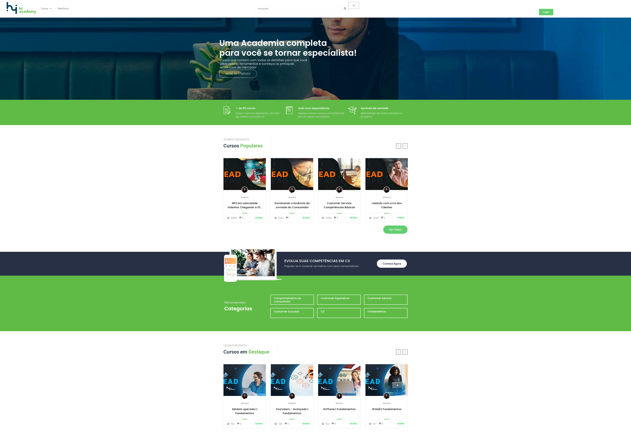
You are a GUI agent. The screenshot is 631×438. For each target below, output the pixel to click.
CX (323, 311)
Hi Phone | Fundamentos (339, 409)
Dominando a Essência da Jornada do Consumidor (292, 205)
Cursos (44, 8)
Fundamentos (377, 311)
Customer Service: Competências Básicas (339, 205)
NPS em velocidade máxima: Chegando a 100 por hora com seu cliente (245, 205)
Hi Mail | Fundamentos (386, 409)
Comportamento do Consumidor (287, 299)
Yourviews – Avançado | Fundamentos (292, 411)
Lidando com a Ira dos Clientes (387, 205)
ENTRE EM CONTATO (238, 74)
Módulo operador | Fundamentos (244, 411)
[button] (546, 12)
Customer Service (379, 298)
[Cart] (353, 5)
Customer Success (286, 311)
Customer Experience (335, 298)
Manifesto (63, 8)
